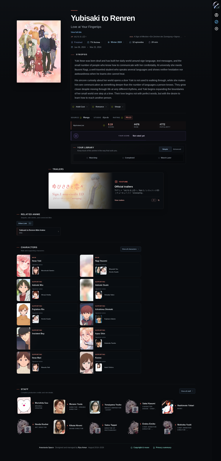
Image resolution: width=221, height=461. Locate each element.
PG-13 (128, 117)
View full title (76, 32)
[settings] (216, 29)
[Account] (216, 15)
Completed (129, 158)
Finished (78, 42)
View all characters (129, 249)
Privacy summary (163, 447)
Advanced (177, 149)
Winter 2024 (116, 42)
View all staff (186, 391)
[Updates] (216, 22)
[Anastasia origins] (218, 7)
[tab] (25, 223)
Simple (165, 149)
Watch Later (166, 158)
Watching (93, 158)
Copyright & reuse (141, 447)
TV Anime (95, 42)
